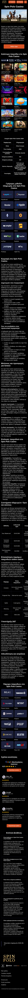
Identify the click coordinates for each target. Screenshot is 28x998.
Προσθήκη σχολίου (14, 770)
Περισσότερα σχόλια (14, 825)
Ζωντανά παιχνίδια (11, 60)
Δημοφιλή (3, 60)
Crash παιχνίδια (19, 60)
